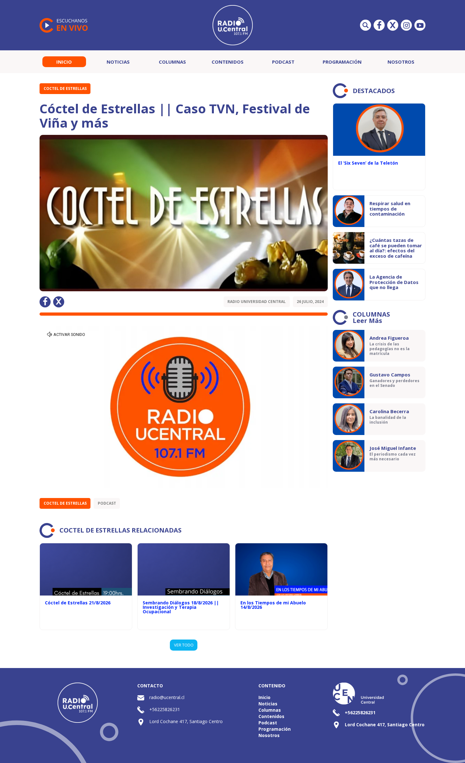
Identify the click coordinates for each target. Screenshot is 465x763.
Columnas (172, 62)
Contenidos (228, 62)
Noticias (118, 62)
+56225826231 (164, 709)
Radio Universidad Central (256, 301)
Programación (342, 62)
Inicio (64, 62)
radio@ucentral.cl (166, 697)
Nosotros (401, 62)
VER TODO (184, 645)
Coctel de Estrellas (65, 88)
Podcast (283, 62)
